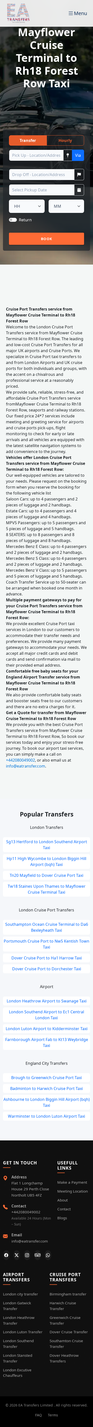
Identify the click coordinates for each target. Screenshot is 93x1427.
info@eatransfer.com (25, 766)
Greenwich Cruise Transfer (65, 1320)
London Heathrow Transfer (18, 1320)
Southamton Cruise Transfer (66, 1343)
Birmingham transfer (68, 1293)
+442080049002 (20, 760)
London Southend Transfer (18, 1343)
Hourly (65, 140)
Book (46, 238)
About (62, 1200)
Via (78, 155)
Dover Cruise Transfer (69, 1331)
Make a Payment (72, 1182)
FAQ (38, 1415)
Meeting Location (72, 1191)
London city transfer (20, 1293)
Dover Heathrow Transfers (64, 1358)
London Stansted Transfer (17, 1358)
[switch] (13, 220)
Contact (64, 1208)
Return (25, 220)
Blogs (62, 1217)
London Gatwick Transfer (17, 1305)
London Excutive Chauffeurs (17, 1372)
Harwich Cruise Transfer (63, 1305)
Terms (53, 1415)
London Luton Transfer (22, 1331)
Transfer (28, 140)
